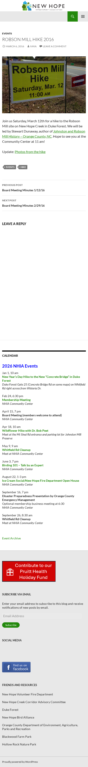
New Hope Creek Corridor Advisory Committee (34, 702)
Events (7, 33)
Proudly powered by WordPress (20, 761)
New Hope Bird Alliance (18, 717)
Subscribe (10, 625)
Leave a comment (54, 46)
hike (23, 167)
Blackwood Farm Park (16, 736)
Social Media (12, 640)
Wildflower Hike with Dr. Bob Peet (25, 430)
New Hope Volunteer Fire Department (27, 694)
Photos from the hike (30, 152)
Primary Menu (83, 16)
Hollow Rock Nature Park (19, 744)
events (10, 167)
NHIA (33, 46)
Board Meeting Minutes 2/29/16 (23, 203)
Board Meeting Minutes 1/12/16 (23, 187)
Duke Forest (10, 709)
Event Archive (11, 538)
